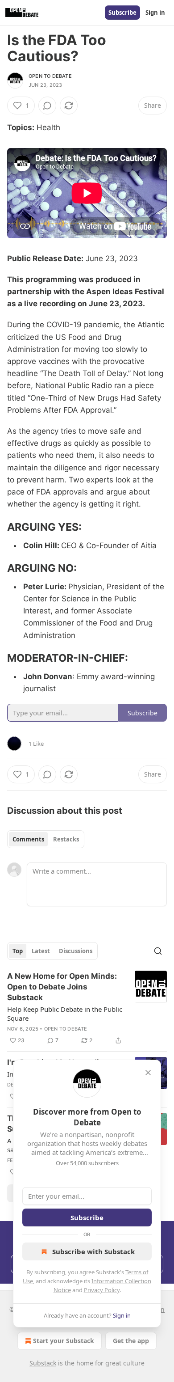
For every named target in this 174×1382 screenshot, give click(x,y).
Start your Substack (63, 1340)
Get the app (131, 1340)
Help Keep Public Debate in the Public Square (64, 1014)
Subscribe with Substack (93, 1251)
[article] (87, 1008)
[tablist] (45, 839)
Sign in (155, 12)
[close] (148, 1072)
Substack (42, 1363)
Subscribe (122, 12)
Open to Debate (50, 76)
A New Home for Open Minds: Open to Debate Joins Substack (62, 987)
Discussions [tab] (75, 951)
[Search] (158, 951)
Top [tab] (17, 951)
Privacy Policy (102, 1290)
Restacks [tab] (66, 839)
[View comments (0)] (47, 105)
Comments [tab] (28, 839)
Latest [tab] (41, 951)
